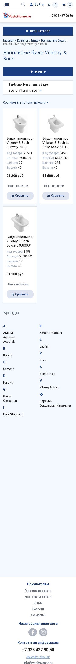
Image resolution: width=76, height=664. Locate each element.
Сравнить (22, 195)
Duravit (8, 382)
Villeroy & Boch (49, 387)
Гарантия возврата (38, 590)
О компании (38, 615)
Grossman (10, 400)
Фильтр (40, 71)
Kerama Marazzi (51, 333)
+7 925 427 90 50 (61, 15)
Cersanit (8, 369)
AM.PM (8, 333)
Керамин (46, 401)
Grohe (7, 396)
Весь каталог (40, 31)
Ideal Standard (13, 414)
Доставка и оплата (38, 596)
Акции (38, 603)
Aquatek (9, 341)
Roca (43, 360)
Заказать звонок (38, 657)
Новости (38, 609)
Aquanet (9, 337)
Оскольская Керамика (55, 405)
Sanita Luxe (47, 373)
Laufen (44, 346)
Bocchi (7, 355)
